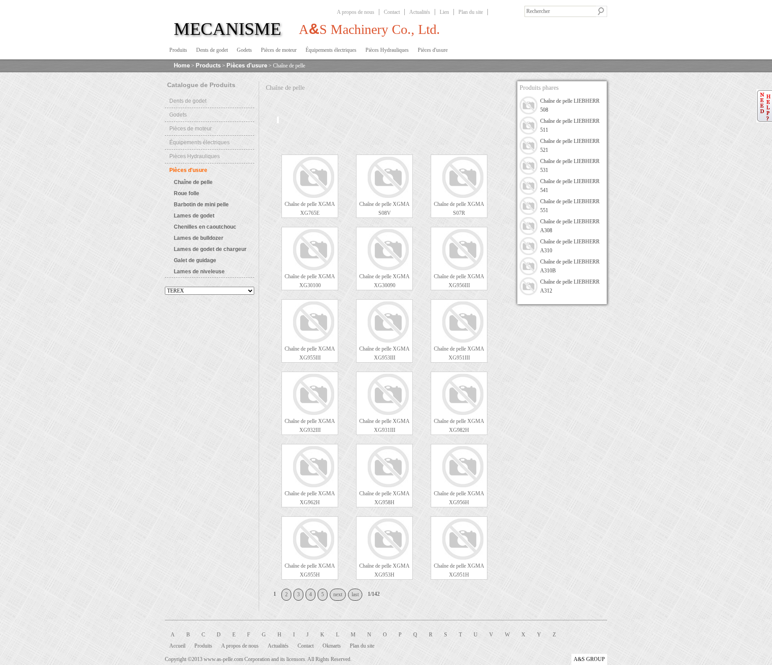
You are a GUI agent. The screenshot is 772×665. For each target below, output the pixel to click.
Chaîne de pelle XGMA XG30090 (384, 281)
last (355, 594)
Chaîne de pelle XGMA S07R (459, 208)
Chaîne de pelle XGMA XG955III (310, 353)
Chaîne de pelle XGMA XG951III (459, 353)
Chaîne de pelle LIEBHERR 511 (570, 125)
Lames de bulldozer (198, 238)
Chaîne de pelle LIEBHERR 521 (570, 145)
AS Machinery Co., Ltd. (369, 29)
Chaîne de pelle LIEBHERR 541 (570, 185)
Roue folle (186, 193)
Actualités (419, 12)
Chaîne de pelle (193, 182)
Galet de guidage (195, 260)
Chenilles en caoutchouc (205, 227)
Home (182, 65)
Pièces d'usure (247, 65)
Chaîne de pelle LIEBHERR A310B (570, 266)
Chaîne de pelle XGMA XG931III (384, 425)
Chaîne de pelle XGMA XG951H (459, 570)
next (337, 594)
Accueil (177, 646)
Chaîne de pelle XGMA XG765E (310, 208)
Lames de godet (194, 216)
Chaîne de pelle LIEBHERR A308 (570, 226)
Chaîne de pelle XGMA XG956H (459, 498)
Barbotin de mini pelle (201, 204)
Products (208, 65)
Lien (444, 12)
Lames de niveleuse (199, 271)
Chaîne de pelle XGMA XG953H (384, 570)
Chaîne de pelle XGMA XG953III (384, 353)
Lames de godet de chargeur (210, 249)
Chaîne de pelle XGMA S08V (384, 208)
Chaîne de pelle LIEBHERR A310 (570, 246)
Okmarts (332, 646)
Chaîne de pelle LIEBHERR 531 (570, 165)
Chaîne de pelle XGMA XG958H (384, 498)
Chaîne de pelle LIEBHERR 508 (570, 105)
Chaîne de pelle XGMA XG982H (459, 425)
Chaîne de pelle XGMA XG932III (310, 425)
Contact (392, 12)
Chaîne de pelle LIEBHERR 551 (570, 205)
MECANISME (227, 29)
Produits (203, 646)
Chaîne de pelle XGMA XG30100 (310, 281)
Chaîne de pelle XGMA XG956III (459, 281)
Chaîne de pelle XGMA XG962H (310, 498)
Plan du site (470, 12)
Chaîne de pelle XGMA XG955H (310, 570)
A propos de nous (355, 12)
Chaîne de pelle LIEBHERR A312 (570, 286)
